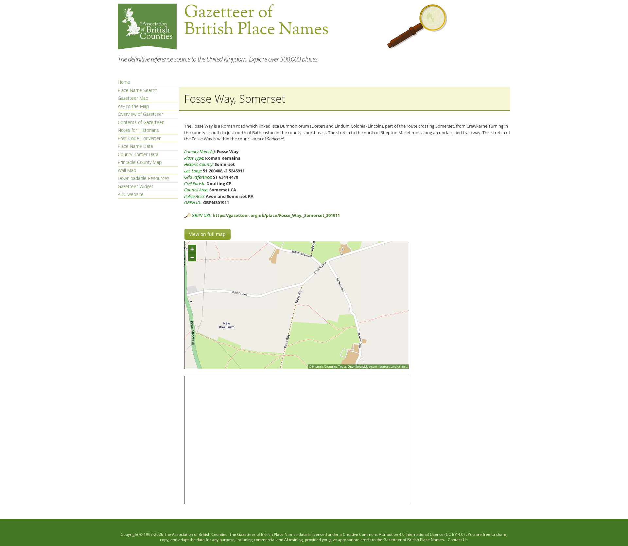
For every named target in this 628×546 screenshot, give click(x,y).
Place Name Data (135, 146)
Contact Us (458, 539)
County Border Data (138, 154)
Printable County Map (140, 162)
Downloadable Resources (143, 178)
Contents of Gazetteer (141, 122)
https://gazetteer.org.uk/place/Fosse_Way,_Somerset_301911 (276, 215)
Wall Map (127, 170)
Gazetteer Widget (135, 186)
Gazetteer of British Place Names (267, 534)
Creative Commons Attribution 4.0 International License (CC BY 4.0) (404, 534)
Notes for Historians (138, 130)
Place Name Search (137, 90)
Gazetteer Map (133, 98)
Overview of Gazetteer (140, 114)
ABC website (131, 194)
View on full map (207, 234)
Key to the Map (133, 106)
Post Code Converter (139, 138)
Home (124, 82)
